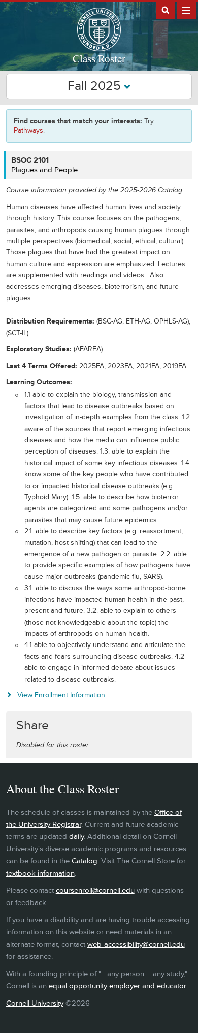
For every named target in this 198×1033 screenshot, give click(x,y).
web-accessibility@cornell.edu (136, 944)
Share (32, 725)
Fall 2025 (96, 86)
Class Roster (99, 58)
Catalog (84, 861)
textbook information (40, 873)
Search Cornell (165, 9)
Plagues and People (44, 170)
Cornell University (34, 1003)
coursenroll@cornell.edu (95, 890)
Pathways (28, 130)
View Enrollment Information (61, 695)
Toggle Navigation (186, 9)
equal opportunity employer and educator (117, 986)
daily (76, 837)
